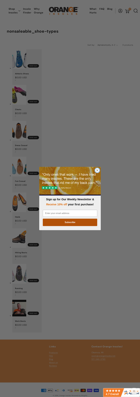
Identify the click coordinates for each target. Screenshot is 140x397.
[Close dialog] (97, 170)
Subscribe (70, 222)
